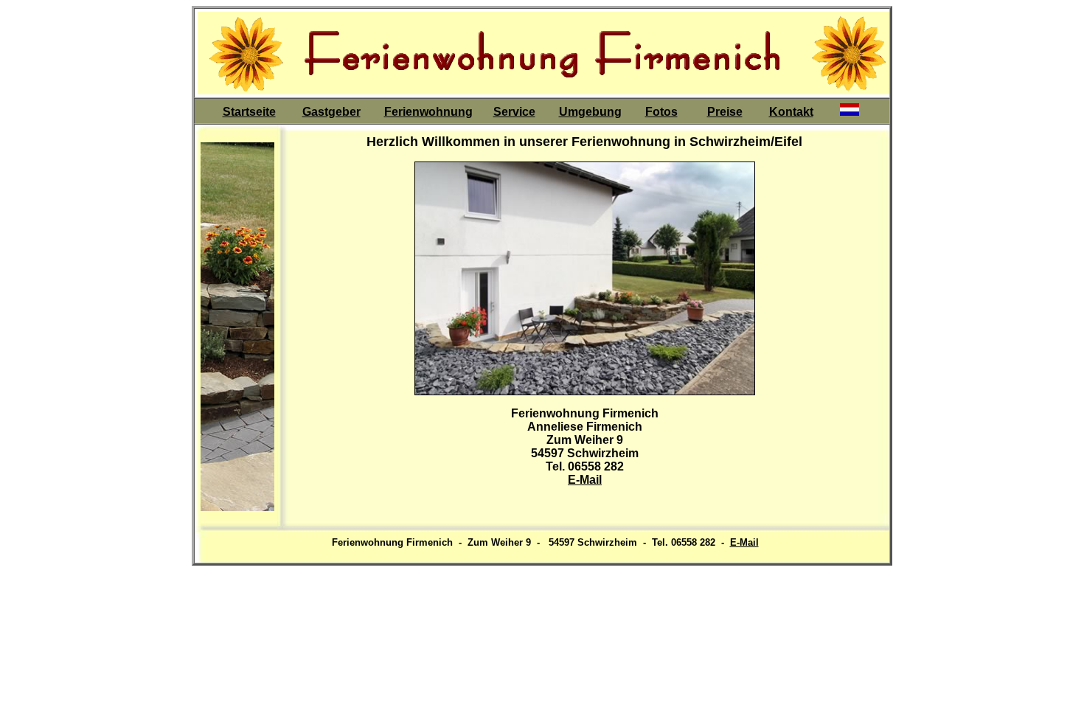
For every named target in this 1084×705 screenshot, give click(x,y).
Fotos (661, 111)
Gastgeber (331, 111)
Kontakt (791, 111)
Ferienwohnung (428, 111)
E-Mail (585, 479)
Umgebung (590, 111)
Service (514, 111)
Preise (725, 111)
